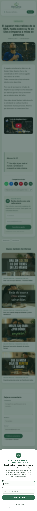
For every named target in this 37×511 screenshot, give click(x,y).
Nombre (4, 480)
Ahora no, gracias (18, 504)
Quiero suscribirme (18, 497)
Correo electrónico (7, 487)
